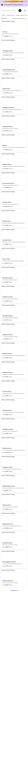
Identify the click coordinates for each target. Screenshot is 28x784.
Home (3, 15)
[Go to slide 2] (26, 1)
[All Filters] (25, 10)
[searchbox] (9, 10)
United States (10, 15)
